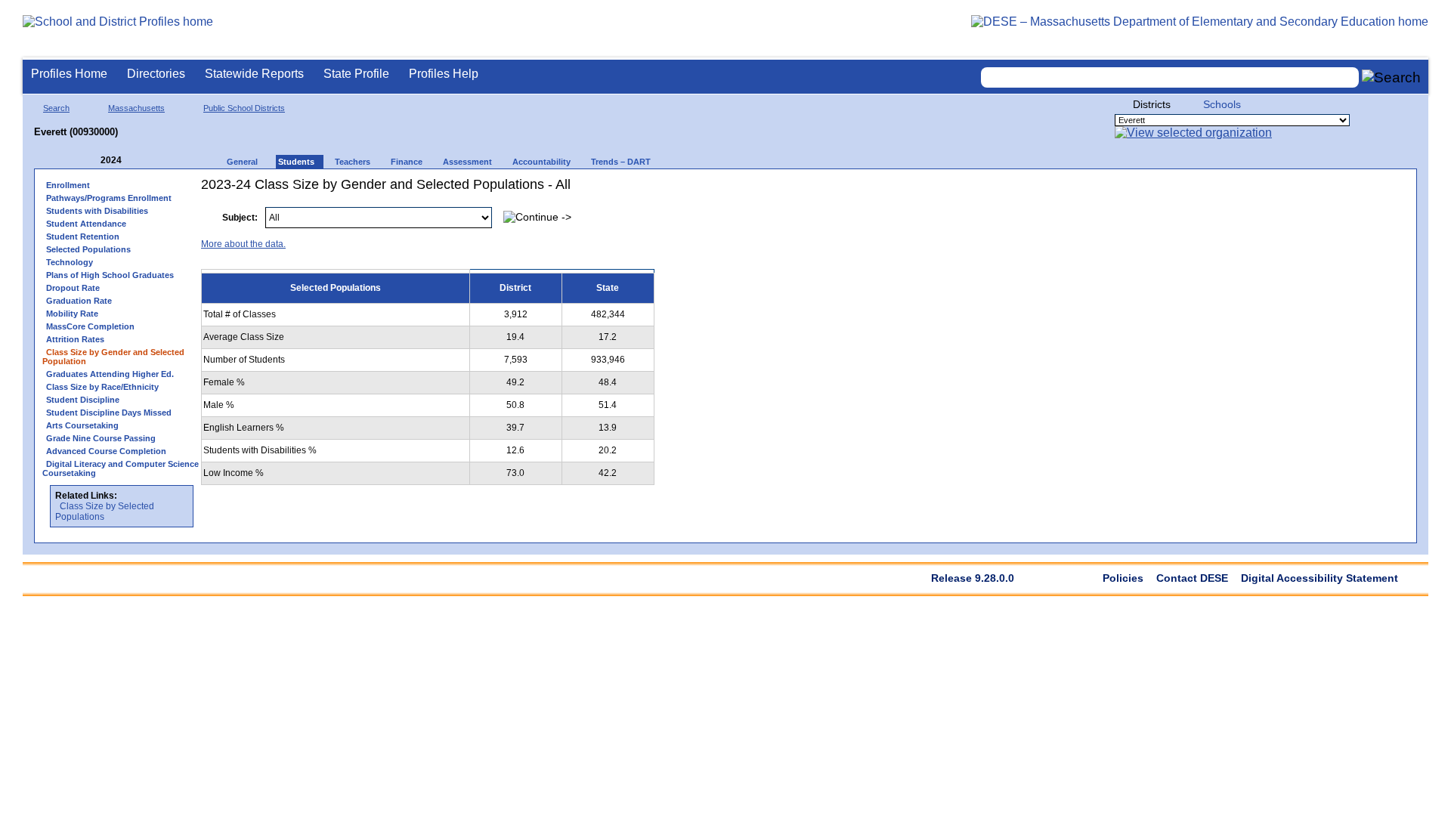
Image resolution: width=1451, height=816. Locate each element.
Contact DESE (1192, 578)
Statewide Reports (254, 73)
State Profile (356, 73)
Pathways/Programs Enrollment (109, 197)
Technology (69, 262)
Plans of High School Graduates (110, 275)
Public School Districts (244, 108)
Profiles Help (443, 73)
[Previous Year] (90, 160)
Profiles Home (69, 73)
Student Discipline (82, 399)
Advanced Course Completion (106, 451)
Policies (1123, 578)
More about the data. (243, 244)
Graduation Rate (79, 300)
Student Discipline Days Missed (109, 412)
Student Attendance (86, 223)
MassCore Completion (90, 326)
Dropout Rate (73, 287)
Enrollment (68, 185)
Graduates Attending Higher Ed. (110, 374)
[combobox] (1170, 77)
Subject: (240, 217)
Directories (156, 73)
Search (56, 108)
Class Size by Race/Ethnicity (102, 386)
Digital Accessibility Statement (1319, 578)
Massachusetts (136, 108)
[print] (1313, 209)
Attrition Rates (75, 339)
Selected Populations (88, 249)
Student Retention (82, 236)
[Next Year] (142, 160)
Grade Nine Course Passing (101, 438)
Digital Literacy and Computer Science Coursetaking (120, 468)
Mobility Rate (72, 313)
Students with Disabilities (97, 210)
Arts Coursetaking (82, 425)
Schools (1222, 104)
